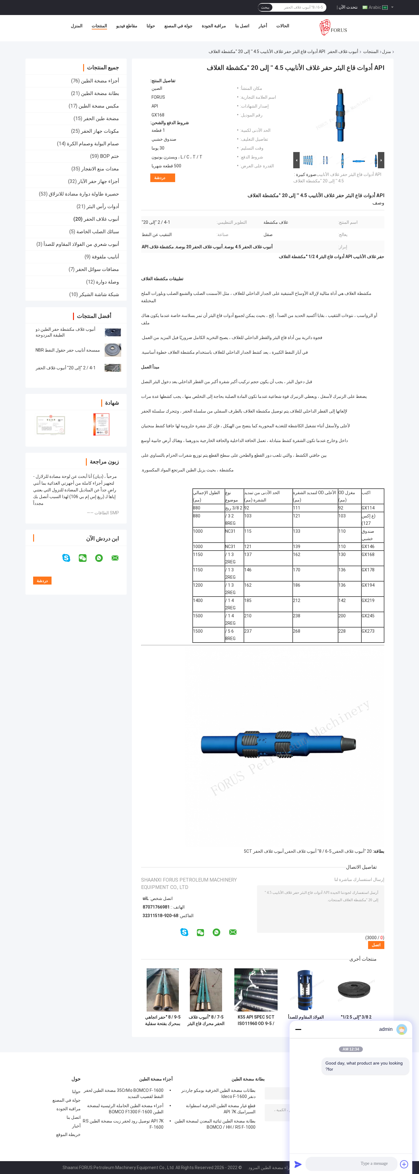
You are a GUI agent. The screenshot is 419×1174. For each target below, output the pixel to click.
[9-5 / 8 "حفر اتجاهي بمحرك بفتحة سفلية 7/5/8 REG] (162, 990)
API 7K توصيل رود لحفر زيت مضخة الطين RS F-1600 (123, 1124)
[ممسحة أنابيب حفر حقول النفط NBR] (113, 350)
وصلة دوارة (107, 282)
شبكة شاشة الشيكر (99, 294)
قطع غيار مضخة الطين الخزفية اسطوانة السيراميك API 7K (221, 1108)
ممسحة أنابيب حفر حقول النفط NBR (68, 350)
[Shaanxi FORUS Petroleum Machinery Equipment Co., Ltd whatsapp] (102, 558)
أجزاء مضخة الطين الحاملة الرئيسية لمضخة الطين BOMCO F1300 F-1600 (125, 1108)
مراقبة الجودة (214, 25)
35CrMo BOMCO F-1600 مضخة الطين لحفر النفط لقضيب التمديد (123, 1093)
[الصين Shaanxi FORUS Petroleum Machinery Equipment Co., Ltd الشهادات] (50, 424)
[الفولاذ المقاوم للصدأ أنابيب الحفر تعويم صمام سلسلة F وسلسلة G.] (306, 990)
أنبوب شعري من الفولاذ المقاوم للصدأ (81, 244)
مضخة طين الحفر (101, 118)
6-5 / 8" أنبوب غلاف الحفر (309, 851)
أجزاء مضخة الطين (100, 81)
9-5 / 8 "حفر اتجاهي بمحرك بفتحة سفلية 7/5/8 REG (163, 1020)
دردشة (159, 177)
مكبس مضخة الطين (99, 106)
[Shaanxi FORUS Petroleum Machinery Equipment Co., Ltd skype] (70, 558)
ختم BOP (109, 156)
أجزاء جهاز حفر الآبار (98, 181)
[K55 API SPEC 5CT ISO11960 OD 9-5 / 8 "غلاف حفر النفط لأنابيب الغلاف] (256, 990)
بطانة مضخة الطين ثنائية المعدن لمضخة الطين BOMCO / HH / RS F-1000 (215, 1124)
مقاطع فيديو (126, 25)
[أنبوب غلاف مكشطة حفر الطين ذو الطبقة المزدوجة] (113, 332)
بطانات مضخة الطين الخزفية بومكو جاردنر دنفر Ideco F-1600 (218, 1093)
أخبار (263, 25)
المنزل (77, 25)
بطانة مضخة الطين (100, 93)
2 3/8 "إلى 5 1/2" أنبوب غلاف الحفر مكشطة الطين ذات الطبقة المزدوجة (356, 1020)
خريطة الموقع (68, 1134)
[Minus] (298, 1029)
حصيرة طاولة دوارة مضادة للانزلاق (84, 194)
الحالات (282, 25)
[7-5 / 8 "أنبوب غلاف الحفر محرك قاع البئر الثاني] (206, 990)
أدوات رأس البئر (102, 206)
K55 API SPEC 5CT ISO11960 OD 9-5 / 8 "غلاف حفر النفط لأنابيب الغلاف (256, 1020)
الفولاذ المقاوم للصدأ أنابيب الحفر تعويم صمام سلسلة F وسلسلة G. (306, 1020)
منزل (386, 51)
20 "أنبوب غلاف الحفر (353, 851)
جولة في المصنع (178, 25)
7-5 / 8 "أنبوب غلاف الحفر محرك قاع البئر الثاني (206, 1020)
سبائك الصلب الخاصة (97, 231)
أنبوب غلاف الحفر (343, 51)
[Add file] (404, 1164)
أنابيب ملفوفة (105, 257)
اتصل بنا (242, 25)
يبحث (265, 7)
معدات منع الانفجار (100, 169)
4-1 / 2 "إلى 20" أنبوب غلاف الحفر (66, 367)
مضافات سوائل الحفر (97, 269)
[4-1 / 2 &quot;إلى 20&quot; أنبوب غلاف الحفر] (113, 367)
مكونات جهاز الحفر (100, 131)
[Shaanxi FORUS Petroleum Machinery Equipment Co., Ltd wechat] (86, 558)
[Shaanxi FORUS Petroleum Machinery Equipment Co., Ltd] (333, 27)
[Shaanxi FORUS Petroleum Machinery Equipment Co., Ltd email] (119, 558)
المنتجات (99, 25)
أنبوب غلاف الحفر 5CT (264, 851)
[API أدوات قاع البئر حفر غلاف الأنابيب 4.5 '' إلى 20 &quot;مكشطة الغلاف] (341, 114)
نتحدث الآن (348, 7)
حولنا (151, 25)
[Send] (298, 1164)
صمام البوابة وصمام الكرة (93, 144)
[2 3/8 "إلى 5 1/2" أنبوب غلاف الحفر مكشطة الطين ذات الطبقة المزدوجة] (356, 990)
